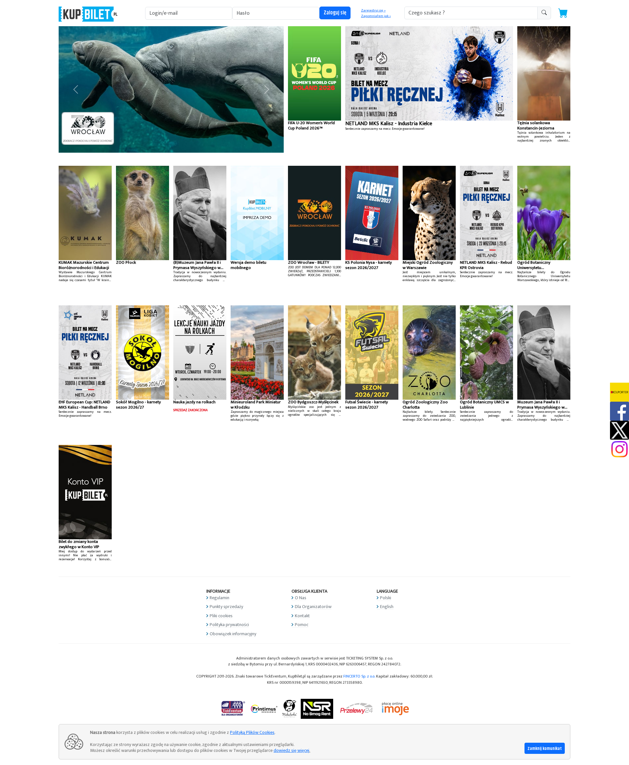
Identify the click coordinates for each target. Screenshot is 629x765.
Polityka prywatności (229, 624)
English (386, 606)
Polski (385, 598)
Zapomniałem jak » (376, 16)
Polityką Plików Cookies (252, 732)
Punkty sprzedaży (226, 606)
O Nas (300, 598)
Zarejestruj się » (373, 10)
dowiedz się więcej (291, 750)
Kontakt (302, 616)
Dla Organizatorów (313, 606)
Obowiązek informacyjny (233, 634)
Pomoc (301, 624)
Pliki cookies (221, 616)
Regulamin (219, 598)
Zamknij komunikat (544, 748)
